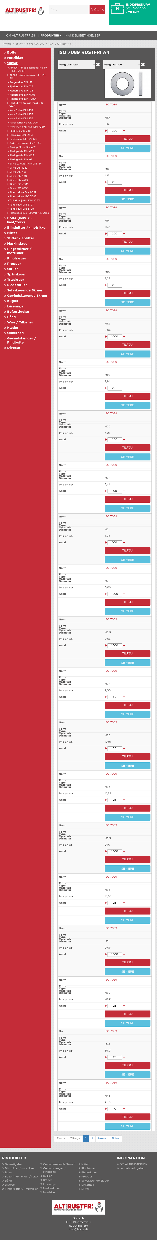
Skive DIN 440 (18, 176)
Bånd (11, 317)
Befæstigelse (18, 311)
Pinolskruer (16, 258)
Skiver (19, 44)
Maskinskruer (18, 243)
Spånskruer (16, 274)
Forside (7, 44)
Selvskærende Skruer (25, 290)
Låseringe (15, 306)
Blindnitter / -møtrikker (27, 227)
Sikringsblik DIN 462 (21, 151)
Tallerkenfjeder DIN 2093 (24, 201)
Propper (14, 263)
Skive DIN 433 (17, 172)
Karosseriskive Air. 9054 (24, 123)
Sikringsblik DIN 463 (21, 155)
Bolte (11, 52)
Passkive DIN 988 (20, 131)
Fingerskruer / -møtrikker (21, 1189)
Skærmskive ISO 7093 (22, 196)
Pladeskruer (17, 285)
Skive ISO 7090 (19, 188)
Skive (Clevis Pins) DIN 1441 (26, 164)
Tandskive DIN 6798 (21, 209)
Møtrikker (15, 57)
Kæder (12, 327)
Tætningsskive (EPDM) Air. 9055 (29, 213)
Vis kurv (133, 12)
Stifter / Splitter (20, 238)
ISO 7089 (111, 105)
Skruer (12, 269)
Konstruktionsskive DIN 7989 (27, 127)
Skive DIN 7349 (18, 180)
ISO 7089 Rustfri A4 (60, 44)
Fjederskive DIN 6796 (22, 95)
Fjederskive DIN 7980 (22, 99)
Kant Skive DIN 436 (21, 119)
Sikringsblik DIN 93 (20, 160)
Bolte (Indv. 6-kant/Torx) (21, 1177)
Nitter (12, 233)
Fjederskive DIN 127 (21, 87)
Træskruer (15, 279)
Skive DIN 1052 (18, 168)
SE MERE (127, 148)
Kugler (12, 301)
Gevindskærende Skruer (27, 295)
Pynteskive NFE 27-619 (23, 139)
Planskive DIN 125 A (21, 135)
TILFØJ (127, 139)
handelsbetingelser (82, 35)
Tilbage (75, 1138)
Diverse (13, 347)
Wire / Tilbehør (20, 322)
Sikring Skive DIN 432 (22, 147)
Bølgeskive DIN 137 (20, 82)
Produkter (49, 35)
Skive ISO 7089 (35, 44)
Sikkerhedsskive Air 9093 (24, 143)
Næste (102, 1138)
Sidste (116, 1138)
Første (61, 1138)
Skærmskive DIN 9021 (22, 192)
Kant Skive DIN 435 (21, 114)
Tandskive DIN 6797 (21, 205)
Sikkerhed (15, 333)
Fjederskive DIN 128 (21, 91)
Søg (95, 9)
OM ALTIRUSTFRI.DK (21, 35)
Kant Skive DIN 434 (21, 110)
